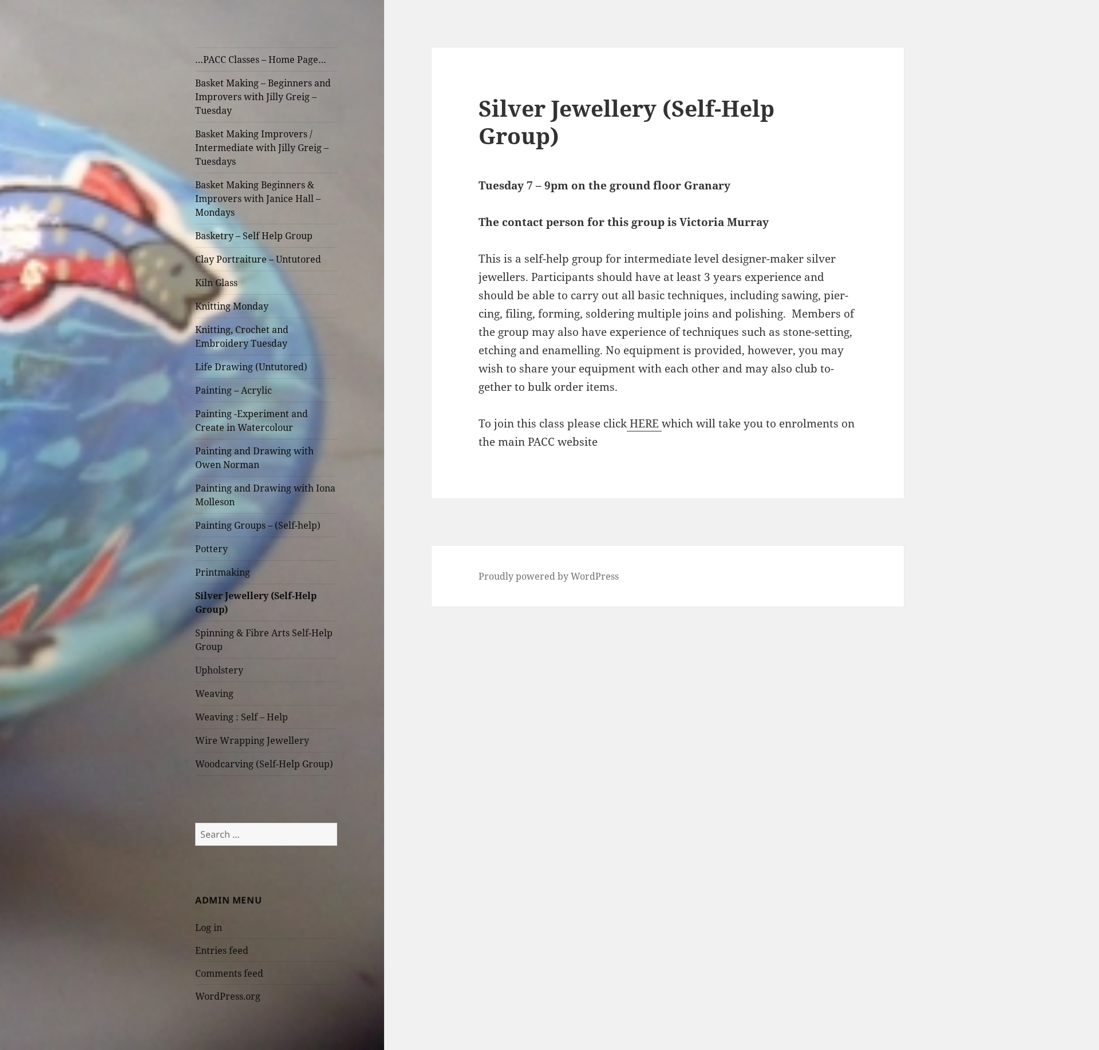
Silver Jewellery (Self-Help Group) (256, 602)
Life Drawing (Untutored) (251, 366)
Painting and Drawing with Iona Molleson (265, 495)
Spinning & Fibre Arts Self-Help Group (264, 640)
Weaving (214, 693)
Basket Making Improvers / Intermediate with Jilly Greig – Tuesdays (262, 148)
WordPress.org (227, 996)
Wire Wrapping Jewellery (252, 740)
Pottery (211, 548)
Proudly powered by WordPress (549, 576)
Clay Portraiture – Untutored (258, 259)
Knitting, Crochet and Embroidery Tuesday (241, 336)
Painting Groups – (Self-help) (258, 525)
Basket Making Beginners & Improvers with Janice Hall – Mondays (258, 199)
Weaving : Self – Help (241, 717)
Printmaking (222, 572)
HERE (644, 423)
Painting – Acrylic (233, 390)
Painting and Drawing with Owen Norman (254, 458)
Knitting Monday (231, 306)
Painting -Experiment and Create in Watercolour (251, 420)
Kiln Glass (216, 282)
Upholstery (219, 670)
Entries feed (221, 950)
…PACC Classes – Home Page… (260, 59)
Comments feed (229, 973)
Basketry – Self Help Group (254, 235)
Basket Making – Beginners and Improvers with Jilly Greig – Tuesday (263, 97)
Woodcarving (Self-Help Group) (264, 764)
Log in (208, 927)
